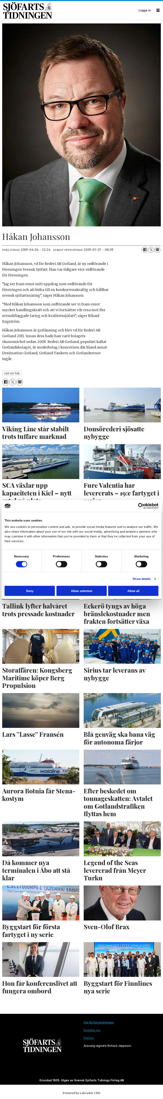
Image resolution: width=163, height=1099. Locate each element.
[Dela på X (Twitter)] (151, 250)
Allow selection (81, 590)
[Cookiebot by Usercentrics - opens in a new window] (141, 506)
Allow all (133, 590)
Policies (89, 1038)
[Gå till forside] (69, 10)
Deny (29, 590)
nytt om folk (11, 373)
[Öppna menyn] (158, 10)
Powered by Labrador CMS (81, 1093)
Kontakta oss (92, 1030)
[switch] (61, 564)
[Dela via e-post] (157, 250)
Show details (142, 578)
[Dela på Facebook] (145, 250)
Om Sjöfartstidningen (99, 1022)
